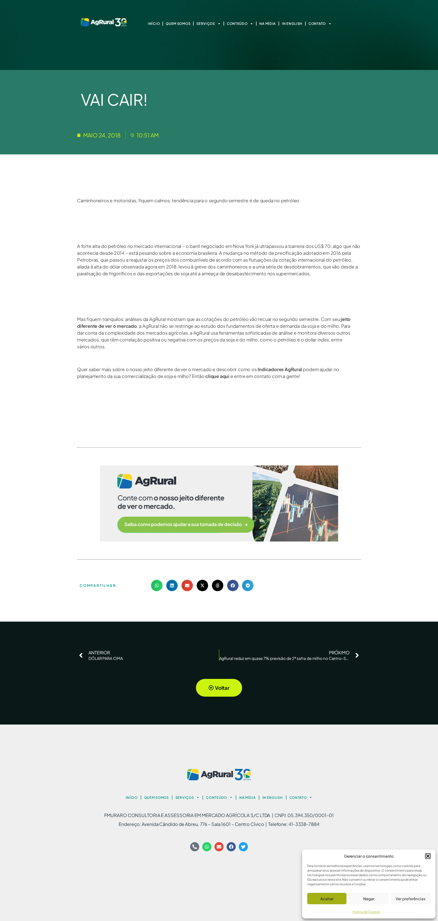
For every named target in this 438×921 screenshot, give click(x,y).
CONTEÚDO (237, 24)
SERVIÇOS (205, 24)
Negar (368, 898)
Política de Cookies (366, 912)
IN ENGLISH (292, 24)
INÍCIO (154, 24)
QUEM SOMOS (178, 24)
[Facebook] (231, 846)
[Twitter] (243, 846)
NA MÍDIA (267, 24)
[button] (427, 856)
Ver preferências (411, 898)
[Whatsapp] (206, 846)
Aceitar (327, 898)
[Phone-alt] (194, 846)
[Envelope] (219, 846)
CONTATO (317, 24)
